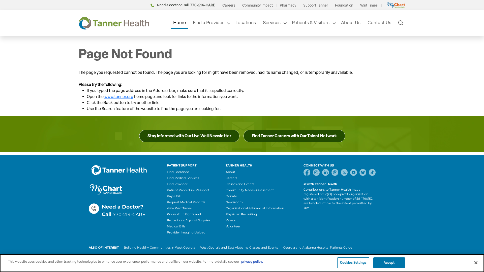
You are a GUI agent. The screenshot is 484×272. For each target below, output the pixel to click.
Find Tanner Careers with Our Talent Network (294, 135)
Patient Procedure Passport (188, 190)
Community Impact (257, 5)
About (230, 172)
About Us (350, 22)
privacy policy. (252, 261)
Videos (231, 220)
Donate (231, 196)
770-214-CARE (129, 214)
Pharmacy (288, 5)
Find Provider (177, 184)
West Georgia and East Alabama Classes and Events (239, 247)
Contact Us (379, 22)
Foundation (344, 5)
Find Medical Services (183, 178)
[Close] (475, 262)
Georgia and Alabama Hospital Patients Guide (317, 247)
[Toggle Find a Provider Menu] (228, 23)
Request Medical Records (186, 202)
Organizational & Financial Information (255, 208)
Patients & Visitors (310, 22)
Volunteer (233, 226)
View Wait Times (179, 208)
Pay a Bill (173, 196)
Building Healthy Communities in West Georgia (159, 247)
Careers (228, 5)
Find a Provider (208, 22)
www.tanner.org (118, 96)
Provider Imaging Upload (186, 232)
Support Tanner (315, 5)
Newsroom (234, 202)
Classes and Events (240, 184)
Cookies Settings (353, 262)
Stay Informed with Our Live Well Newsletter (189, 135)
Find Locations (178, 172)
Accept (389, 262)
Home (179, 22)
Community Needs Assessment (250, 190)
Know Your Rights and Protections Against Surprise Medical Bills (188, 220)
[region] (242, 263)
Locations (245, 22)
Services (272, 22)
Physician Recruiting (241, 214)
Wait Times (369, 5)
